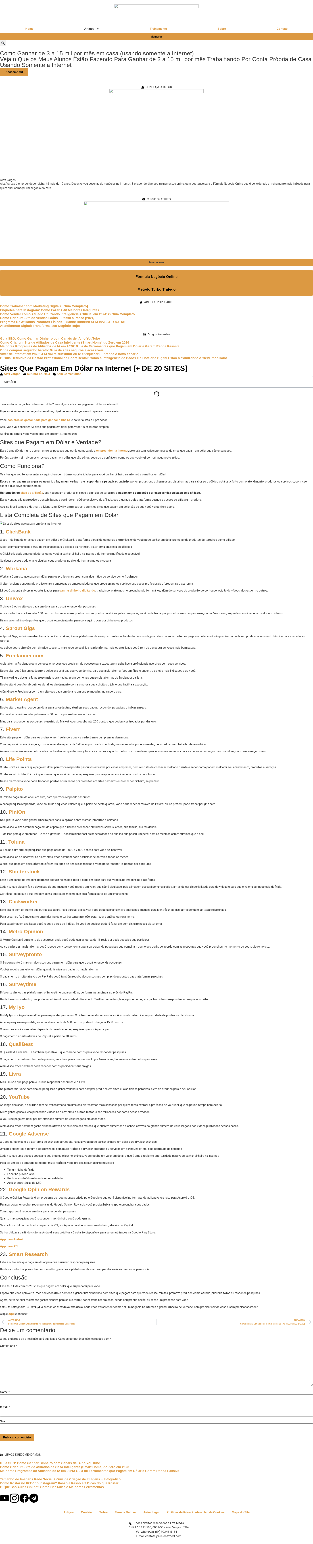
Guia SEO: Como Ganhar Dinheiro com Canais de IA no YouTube (50, 338)
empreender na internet (112, 450)
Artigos (69, 1512)
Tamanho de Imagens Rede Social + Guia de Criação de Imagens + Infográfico (60, 1479)
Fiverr (13, 729)
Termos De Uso (125, 1512)
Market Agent (22, 699)
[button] (3, 43)
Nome (5, 1392)
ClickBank (18, 532)
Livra (15, 1074)
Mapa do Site (241, 1512)
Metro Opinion (26, 931)
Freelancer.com (24, 655)
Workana (16, 568)
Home (29, 28)
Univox (14, 598)
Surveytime (22, 984)
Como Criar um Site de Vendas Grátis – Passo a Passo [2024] (47, 318)
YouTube (19, 1097)
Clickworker (23, 901)
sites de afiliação (31, 492)
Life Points (19, 759)
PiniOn (17, 812)
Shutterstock (24, 871)
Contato (282, 28)
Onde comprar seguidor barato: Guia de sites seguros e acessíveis (52, 350)
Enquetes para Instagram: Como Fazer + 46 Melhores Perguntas (49, 310)
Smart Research (28, 1254)
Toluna (16, 842)
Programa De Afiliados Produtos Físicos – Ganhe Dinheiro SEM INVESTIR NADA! (62, 322)
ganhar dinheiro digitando (77, 590)
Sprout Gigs (20, 628)
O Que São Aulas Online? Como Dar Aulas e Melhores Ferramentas (52, 1487)
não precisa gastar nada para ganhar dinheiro (38, 420)
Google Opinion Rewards (39, 1189)
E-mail (5, 1406)
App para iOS (9, 1246)
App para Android (12, 1239)
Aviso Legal (151, 1512)
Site (2, 1421)
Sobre (222, 28)
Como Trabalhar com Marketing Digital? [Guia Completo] (44, 306)
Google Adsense (29, 1134)
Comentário (8, 1345)
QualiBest (21, 1044)
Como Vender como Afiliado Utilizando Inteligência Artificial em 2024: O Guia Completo (67, 314)
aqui (12, 1313)
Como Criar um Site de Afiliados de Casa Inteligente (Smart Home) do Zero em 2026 (64, 342)
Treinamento (158, 28)
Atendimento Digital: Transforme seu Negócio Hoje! (40, 326)
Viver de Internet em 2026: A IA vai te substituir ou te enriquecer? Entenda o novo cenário (69, 354)
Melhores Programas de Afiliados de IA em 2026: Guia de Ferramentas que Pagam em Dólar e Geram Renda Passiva (89, 346)
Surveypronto (25, 954)
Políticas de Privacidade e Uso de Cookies (196, 1512)
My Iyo (17, 1007)
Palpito (14, 789)
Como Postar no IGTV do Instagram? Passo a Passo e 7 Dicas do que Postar (59, 1483)
